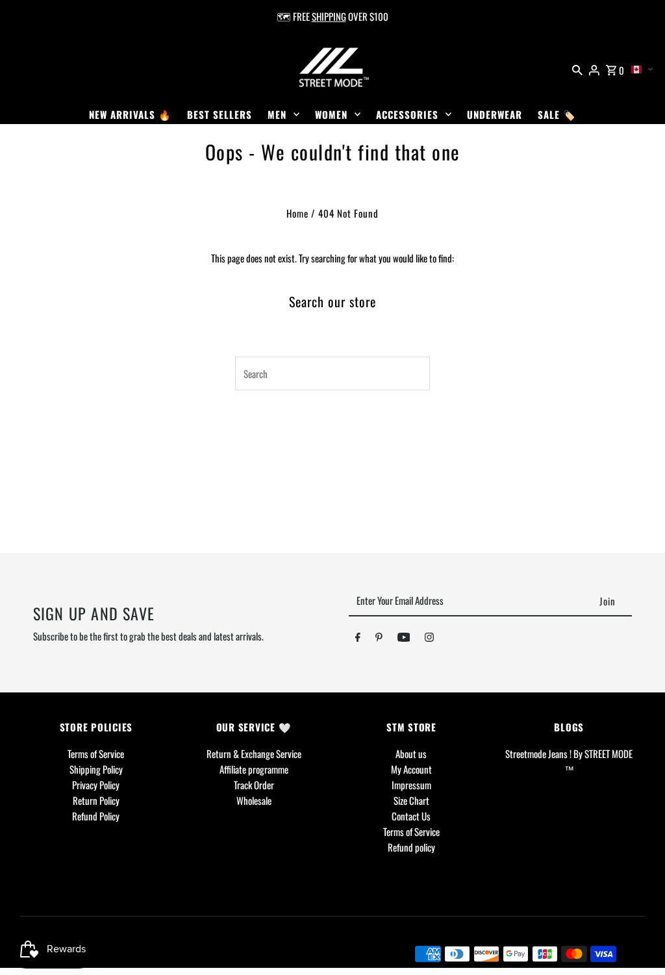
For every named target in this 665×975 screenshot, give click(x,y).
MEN (277, 114)
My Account (411, 769)
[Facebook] (357, 639)
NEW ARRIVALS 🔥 (130, 114)
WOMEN (331, 114)
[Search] (577, 68)
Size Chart (411, 800)
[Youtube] (403, 639)
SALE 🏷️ (557, 114)
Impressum (411, 785)
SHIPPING (329, 16)
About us (411, 753)
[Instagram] (429, 639)
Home (297, 213)
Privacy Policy (95, 785)
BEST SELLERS (219, 114)
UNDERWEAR (494, 114)
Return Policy (96, 800)
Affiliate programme (254, 769)
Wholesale (253, 800)
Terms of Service (96, 753)
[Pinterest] (379, 639)
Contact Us (411, 816)
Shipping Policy (96, 769)
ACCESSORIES (407, 114)
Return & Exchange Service (254, 753)
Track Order (254, 785)
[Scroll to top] (637, 941)
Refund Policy (95, 816)
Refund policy (411, 847)
